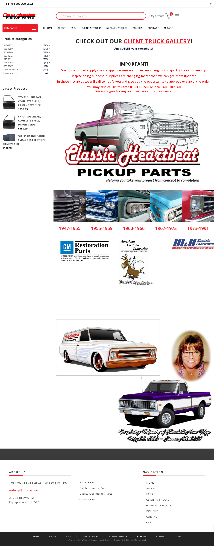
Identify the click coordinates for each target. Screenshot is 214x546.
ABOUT (62, 28)
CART (169, 28)
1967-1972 (8, 55)
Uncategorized (10, 73)
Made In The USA (11, 69)
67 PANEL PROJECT (117, 28)
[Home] (19, 16)
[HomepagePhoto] (133, 381)
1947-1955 (8, 45)
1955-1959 (8, 48)
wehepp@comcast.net (24, 490)
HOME (48, 28)
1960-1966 (8, 52)
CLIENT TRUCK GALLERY (157, 41)
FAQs (73, 28)
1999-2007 (8, 66)
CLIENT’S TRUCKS (91, 28)
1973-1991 (8, 59)
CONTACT (153, 28)
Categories (10, 28)
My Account (157, 16)
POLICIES (137, 28)
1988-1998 (8, 62)
